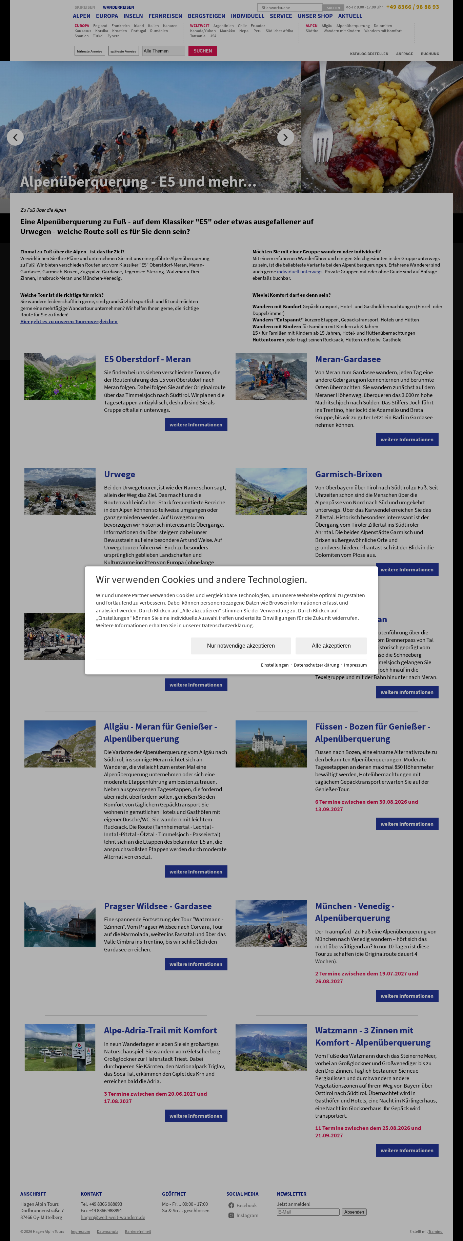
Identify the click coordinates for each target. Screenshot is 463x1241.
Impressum (355, 665)
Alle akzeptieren (331, 646)
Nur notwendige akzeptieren (241, 646)
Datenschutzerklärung (316, 665)
